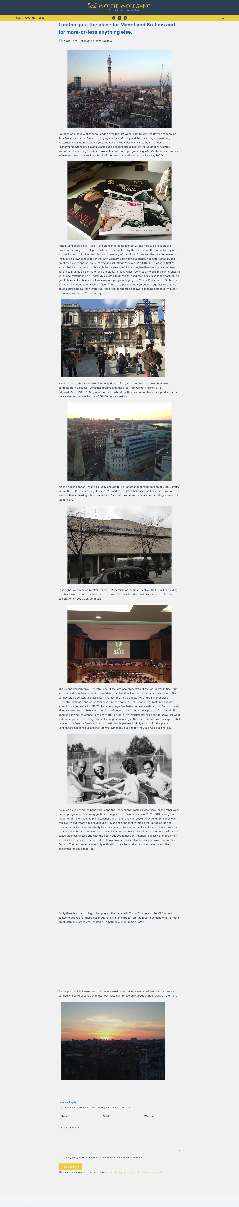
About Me (30, 18)
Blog (41, 18)
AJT (47, 1201)
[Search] (223, 18)
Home (17, 18)
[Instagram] (125, 18)
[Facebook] (113, 18)
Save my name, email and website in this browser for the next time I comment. (103, 1157)
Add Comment (70, 1127)
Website (149, 1116)
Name (65, 1116)
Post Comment (70, 1166)
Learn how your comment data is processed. (134, 1172)
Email (107, 1116)
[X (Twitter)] (119, 18)
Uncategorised (103, 41)
